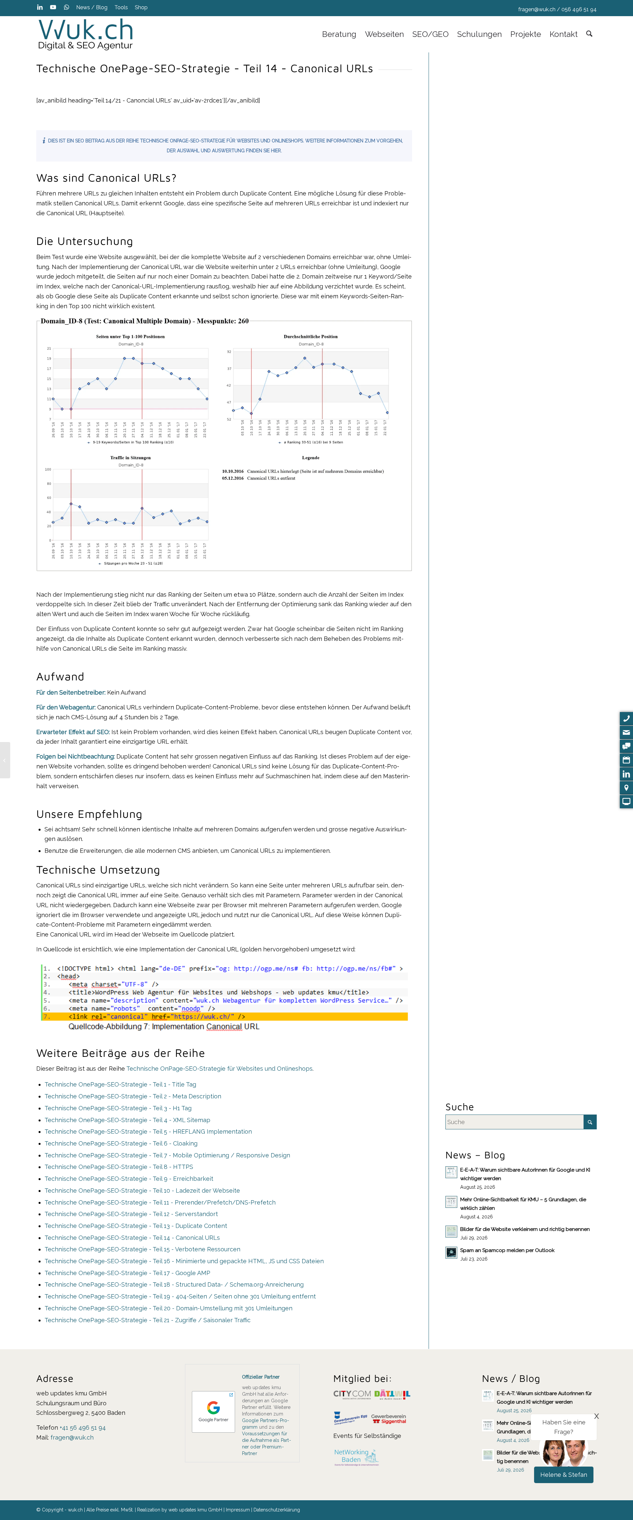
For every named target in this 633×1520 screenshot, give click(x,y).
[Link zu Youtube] (52, 7)
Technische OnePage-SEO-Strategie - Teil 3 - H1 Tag (118, 1108)
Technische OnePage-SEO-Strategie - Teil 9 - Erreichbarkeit (129, 1178)
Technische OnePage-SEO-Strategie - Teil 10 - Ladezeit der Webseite (142, 1190)
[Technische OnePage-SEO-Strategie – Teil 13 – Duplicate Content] (5, 760)
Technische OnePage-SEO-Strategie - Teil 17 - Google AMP (127, 1272)
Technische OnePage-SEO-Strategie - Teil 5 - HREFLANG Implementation (148, 1131)
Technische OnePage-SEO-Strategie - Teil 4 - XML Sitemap (127, 1120)
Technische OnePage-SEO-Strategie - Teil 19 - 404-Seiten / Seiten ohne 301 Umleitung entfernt (180, 1296)
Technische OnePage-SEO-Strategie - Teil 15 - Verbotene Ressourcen (142, 1249)
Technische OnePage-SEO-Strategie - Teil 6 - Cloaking (121, 1143)
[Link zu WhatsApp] (66, 7)
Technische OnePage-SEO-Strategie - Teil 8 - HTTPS (119, 1166)
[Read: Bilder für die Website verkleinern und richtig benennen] (451, 1231)
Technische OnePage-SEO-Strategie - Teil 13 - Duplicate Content (136, 1225)
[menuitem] (92, 7)
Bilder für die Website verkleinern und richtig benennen (525, 1229)
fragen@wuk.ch (537, 9)
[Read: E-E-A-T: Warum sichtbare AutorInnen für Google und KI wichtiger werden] (451, 1172)
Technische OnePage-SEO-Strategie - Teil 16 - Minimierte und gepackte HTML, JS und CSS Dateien (184, 1261)
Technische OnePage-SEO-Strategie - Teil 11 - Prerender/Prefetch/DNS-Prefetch (160, 1202)
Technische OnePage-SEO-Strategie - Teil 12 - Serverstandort (131, 1213)
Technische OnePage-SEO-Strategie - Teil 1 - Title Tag (120, 1084)
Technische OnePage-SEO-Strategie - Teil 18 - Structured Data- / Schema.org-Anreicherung (174, 1284)
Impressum (238, 1509)
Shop (141, 7)
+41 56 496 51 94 (83, 1427)
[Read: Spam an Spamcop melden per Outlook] (451, 1253)
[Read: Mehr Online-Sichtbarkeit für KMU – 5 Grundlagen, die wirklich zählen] (451, 1202)
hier (276, 150)
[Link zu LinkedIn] (39, 7)
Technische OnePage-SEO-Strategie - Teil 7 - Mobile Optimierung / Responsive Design (167, 1155)
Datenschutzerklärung (277, 1509)
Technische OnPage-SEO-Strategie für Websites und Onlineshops (219, 1068)
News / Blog (91, 7)
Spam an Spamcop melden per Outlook (507, 1250)
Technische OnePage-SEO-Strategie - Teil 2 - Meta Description (133, 1096)
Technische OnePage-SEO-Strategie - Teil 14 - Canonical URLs (132, 1237)
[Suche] (589, 34)
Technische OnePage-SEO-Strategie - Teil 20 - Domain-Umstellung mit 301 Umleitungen (168, 1308)
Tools (121, 7)
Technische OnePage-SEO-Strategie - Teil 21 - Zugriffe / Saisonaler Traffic (148, 1320)
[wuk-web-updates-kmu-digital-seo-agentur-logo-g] (85, 34)
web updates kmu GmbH (195, 1509)
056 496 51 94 (579, 9)
